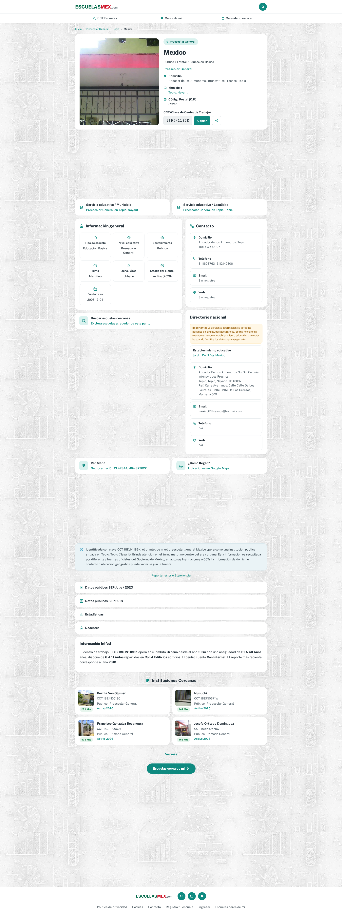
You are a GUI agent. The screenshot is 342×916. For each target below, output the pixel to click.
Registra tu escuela (179, 907)
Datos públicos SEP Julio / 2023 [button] (109, 587)
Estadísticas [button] (94, 614)
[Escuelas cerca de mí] (202, 896)
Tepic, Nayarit (178, 92)
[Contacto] (192, 896)
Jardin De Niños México (209, 355)
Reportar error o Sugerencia (171, 575)
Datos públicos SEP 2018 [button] (104, 601)
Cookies (137, 907)
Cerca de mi (173, 18)
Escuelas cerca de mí (230, 907)
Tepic (116, 29)
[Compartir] (216, 120)
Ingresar (204, 907)
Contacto (154, 907)
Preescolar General (97, 29)
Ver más (171, 754)
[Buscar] (263, 7)
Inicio (78, 29)
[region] (171, 164)
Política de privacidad (112, 907)
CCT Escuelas (107, 18)
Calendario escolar (239, 18)
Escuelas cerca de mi (169, 768)
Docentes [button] (92, 628)
